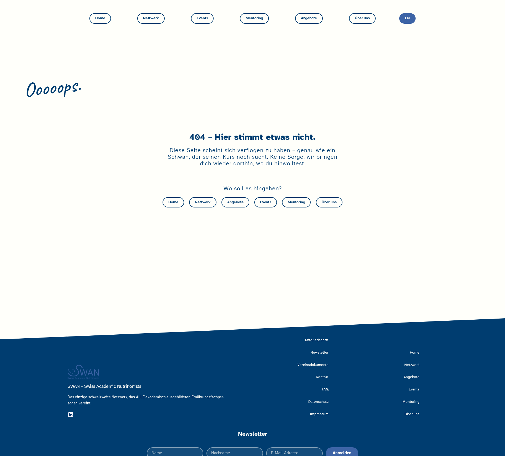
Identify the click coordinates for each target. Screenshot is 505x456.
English (407, 18)
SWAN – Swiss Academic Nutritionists (104, 386)
